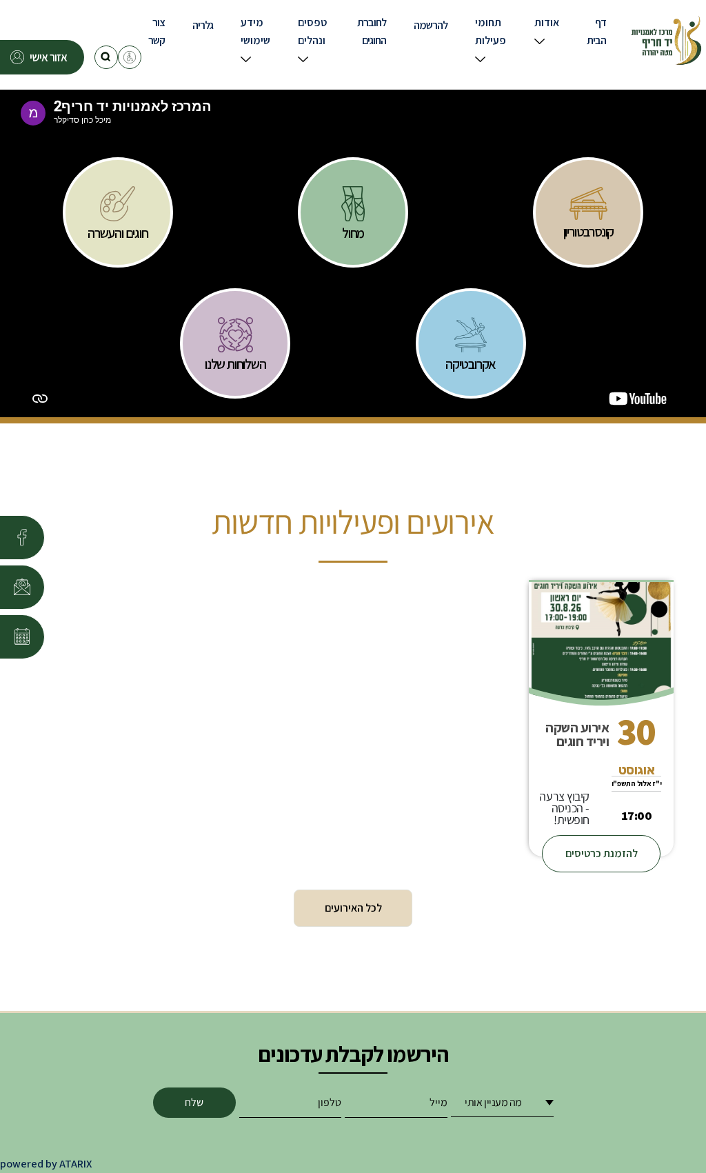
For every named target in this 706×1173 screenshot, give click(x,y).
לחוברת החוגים (371, 31)
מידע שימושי (255, 31)
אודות (546, 22)
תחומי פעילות (490, 31)
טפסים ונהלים (312, 31)
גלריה (202, 25)
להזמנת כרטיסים (601, 853)
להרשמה (430, 25)
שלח (194, 1102)
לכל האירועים (353, 908)
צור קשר (156, 31)
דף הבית (596, 31)
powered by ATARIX (46, 1163)
